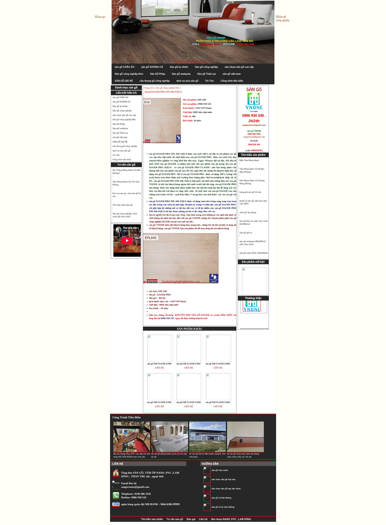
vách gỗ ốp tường (247, 212)
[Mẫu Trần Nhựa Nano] (239, 163)
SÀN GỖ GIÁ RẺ (124, 81)
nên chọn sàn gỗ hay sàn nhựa (226, 488)
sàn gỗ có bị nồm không (223, 507)
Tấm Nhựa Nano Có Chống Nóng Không (251, 182)
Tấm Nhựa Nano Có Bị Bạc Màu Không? (251, 170)
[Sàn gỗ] (283, 18)
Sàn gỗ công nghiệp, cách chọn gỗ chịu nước (124, 215)
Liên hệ (203, 519)
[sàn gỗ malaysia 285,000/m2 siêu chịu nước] (239, 247)
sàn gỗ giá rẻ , (246, 233)
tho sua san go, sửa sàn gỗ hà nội (126, 194)
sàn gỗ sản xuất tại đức (181, 221)
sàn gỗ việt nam (232, 74)
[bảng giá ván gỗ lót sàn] (239, 195)
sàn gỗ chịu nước (220, 470)
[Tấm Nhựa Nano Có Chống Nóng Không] (239, 186)
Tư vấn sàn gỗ (174, 519)
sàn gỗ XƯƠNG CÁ (152, 67)
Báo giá (191, 519)
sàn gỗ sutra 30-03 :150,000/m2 (253, 253)
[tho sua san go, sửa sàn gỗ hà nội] (112, 199)
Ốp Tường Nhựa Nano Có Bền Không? (126, 171)
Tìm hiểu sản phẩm (152, 519)
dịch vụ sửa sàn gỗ (187, 81)
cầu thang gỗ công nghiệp (155, 81)
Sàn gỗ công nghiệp (206, 67)
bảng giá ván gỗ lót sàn (250, 192)
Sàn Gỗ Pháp (157, 74)
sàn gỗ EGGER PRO (159, 154)
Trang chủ (148, 88)
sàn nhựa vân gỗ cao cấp (239, 67)
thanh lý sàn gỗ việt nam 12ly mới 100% (253, 202)
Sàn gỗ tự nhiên (179, 67)
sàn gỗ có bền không (221, 498)
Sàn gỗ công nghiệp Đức (129, 74)
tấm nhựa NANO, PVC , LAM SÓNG (231, 519)
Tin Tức (209, 81)
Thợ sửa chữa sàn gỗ (122, 205)
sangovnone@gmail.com (135, 486)
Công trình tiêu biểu (232, 81)
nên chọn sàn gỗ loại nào (223, 479)
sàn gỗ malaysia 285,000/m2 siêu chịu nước (252, 243)
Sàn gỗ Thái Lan (206, 74)
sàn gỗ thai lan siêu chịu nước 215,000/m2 (253, 222)
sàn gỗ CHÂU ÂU (124, 67)
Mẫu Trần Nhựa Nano (249, 160)
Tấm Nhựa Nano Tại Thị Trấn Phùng (125, 183)
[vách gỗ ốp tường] (239, 215)
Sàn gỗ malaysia (181, 74)
